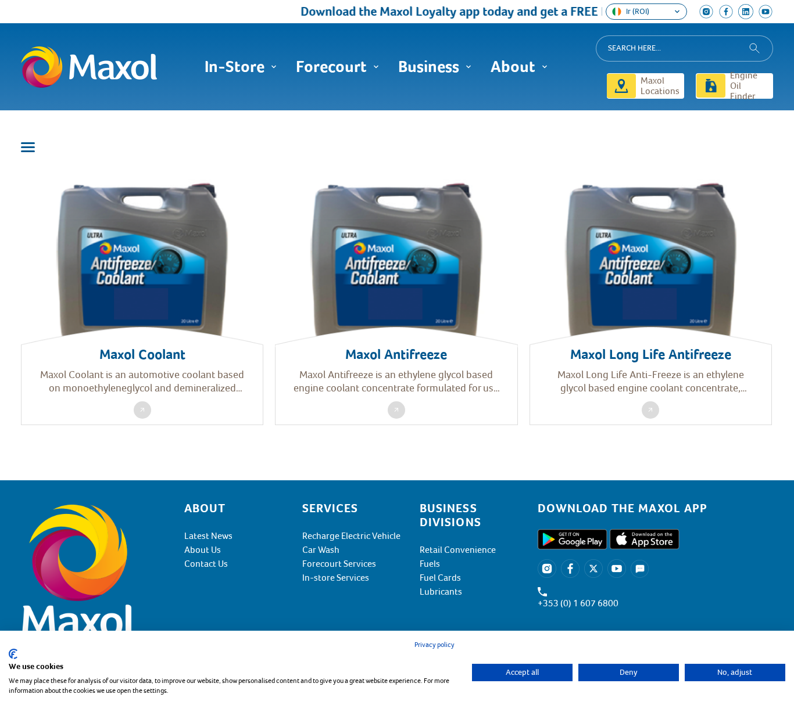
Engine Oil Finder (743, 86)
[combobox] (684, 48)
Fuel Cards (440, 578)
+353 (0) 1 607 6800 (578, 603)
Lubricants (441, 592)
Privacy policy (434, 645)
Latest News (208, 536)
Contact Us (206, 564)
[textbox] (655, 508)
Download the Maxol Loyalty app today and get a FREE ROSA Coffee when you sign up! (525, 11)
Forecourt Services (339, 564)
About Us (202, 550)
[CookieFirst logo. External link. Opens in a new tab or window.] (13, 654)
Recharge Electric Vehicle (351, 536)
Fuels (430, 564)
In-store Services (335, 578)
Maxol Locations (660, 85)
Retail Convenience (458, 550)
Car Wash (320, 550)
